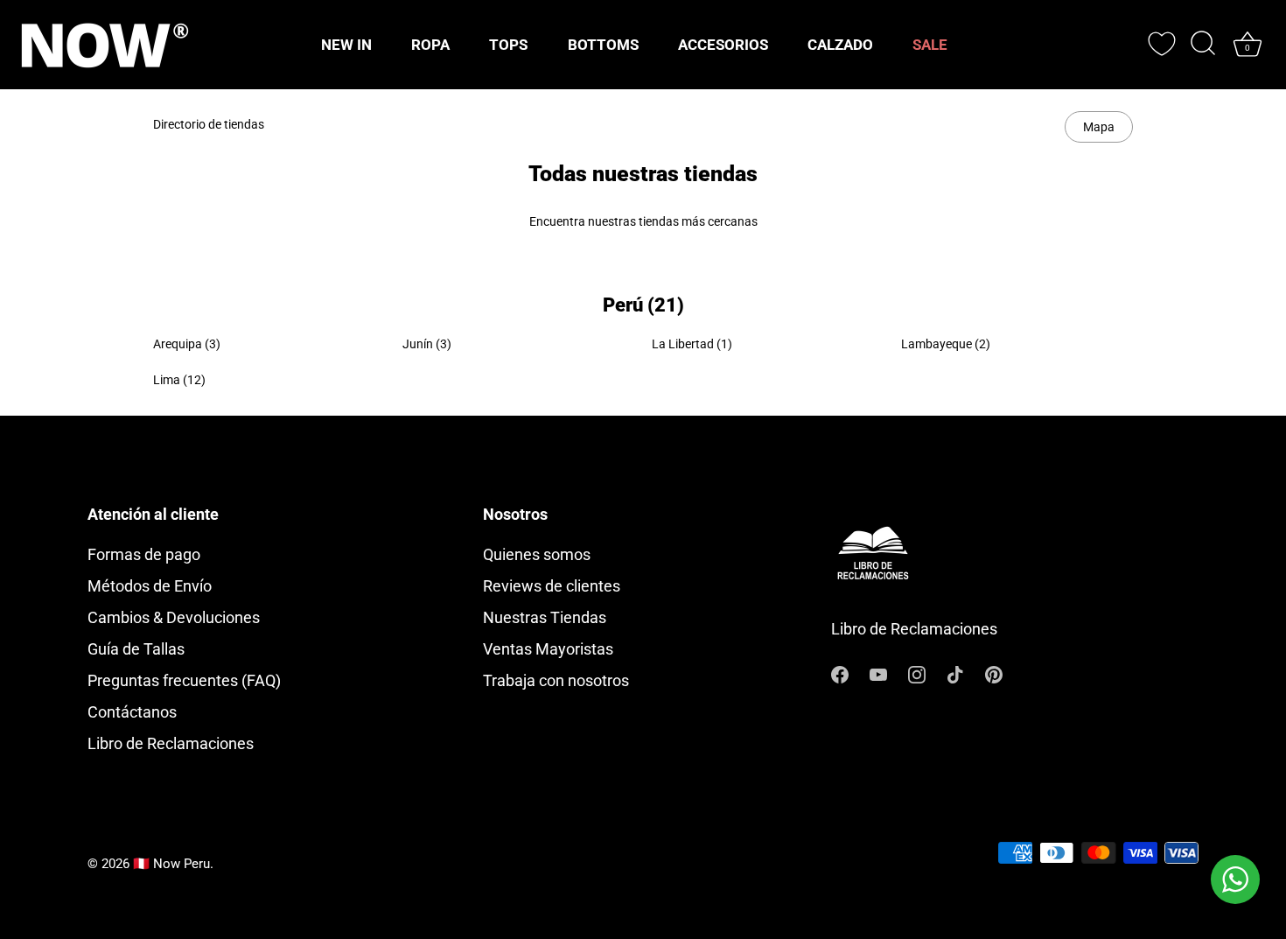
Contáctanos (132, 712)
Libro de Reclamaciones (170, 743)
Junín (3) (426, 344)
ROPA (430, 44)
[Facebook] (840, 673)
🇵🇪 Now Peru (171, 864)
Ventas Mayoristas (548, 649)
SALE (929, 44)
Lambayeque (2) (945, 344)
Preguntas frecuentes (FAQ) (184, 680)
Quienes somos (537, 554)
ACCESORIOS (723, 44)
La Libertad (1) (692, 344)
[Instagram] (917, 673)
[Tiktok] (955, 673)
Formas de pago (143, 554)
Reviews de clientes (551, 586)
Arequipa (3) (186, 344)
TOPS (508, 44)
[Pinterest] (994, 673)
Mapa (1099, 127)
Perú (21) (643, 304)
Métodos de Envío (149, 586)
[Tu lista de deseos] (1162, 44)
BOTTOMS (603, 44)
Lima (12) (179, 380)
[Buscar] (1203, 44)
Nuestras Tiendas (544, 617)
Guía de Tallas (136, 649)
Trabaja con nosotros (556, 680)
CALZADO (840, 44)
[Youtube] (878, 673)
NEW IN (346, 44)
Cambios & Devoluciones (173, 617)
